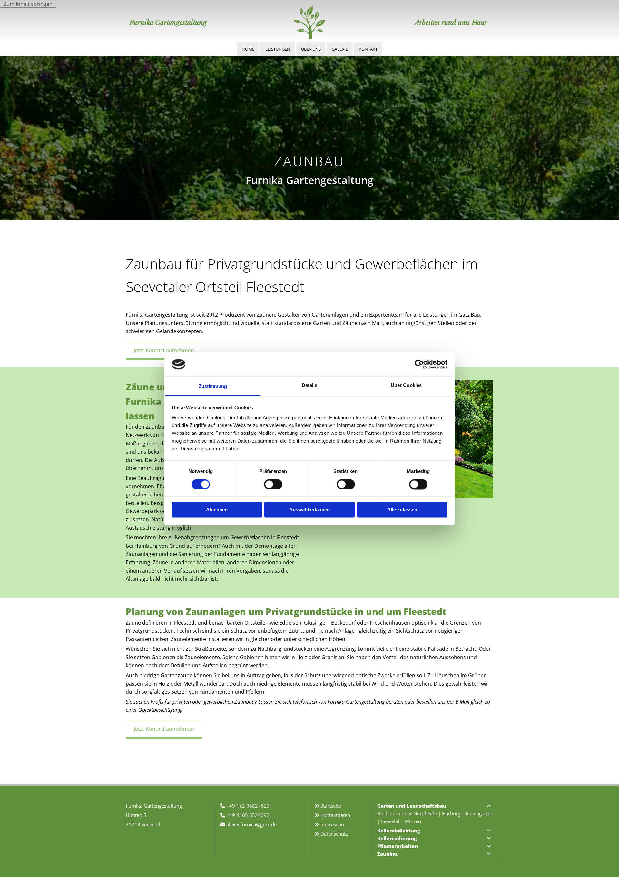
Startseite (330, 805)
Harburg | (454, 813)
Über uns (311, 49)
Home (248, 49)
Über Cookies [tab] (406, 385)
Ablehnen (217, 510)
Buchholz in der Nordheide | (409, 813)
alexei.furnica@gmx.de (251, 824)
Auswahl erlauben (309, 510)
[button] (164, 351)
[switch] (273, 484)
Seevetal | (393, 821)
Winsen (413, 821)
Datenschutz (334, 834)
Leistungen (277, 49)
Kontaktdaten (335, 815)
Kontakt (368, 49)
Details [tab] (310, 385)
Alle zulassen (402, 510)
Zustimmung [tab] (213, 386)
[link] (489, 805)
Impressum (333, 824)
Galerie (340, 49)
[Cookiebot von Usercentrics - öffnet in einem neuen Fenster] (419, 364)
